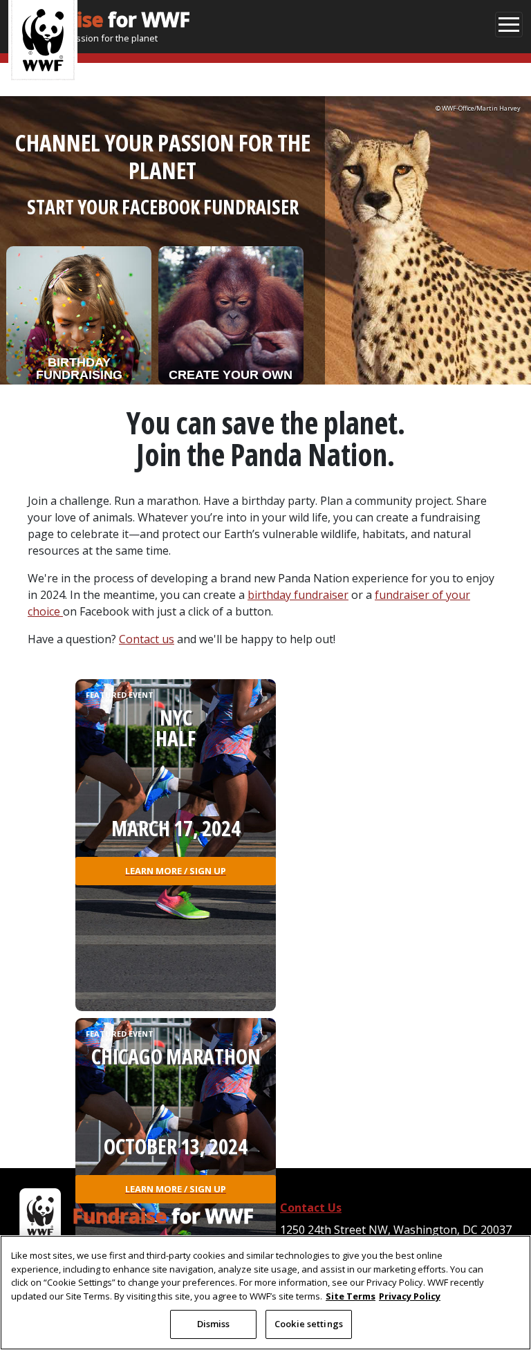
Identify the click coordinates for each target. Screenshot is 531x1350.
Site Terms (350, 1296)
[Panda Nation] (40, 1216)
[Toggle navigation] (509, 24)
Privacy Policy (409, 1296)
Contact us (146, 639)
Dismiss (213, 1323)
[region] (265, 1292)
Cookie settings (308, 1323)
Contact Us (311, 1207)
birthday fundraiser (298, 594)
